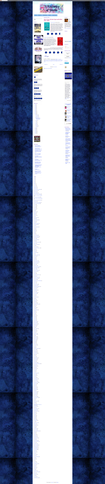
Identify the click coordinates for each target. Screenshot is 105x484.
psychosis (35, 395)
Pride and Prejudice (69, 112)
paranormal (35, 383)
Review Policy (45, 15)
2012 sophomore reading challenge (38, 198)
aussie (35, 257)
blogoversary (35, 265)
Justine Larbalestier (67, 138)
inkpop (35, 347)
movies (35, 369)
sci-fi (34, 421)
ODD (34, 232)
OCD (34, 229)
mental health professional (37, 363)
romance (35, 419)
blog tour (35, 264)
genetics (35, 326)
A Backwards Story (37, 148)
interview (35, 349)
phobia (35, 390)
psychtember (35, 396)
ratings (35, 402)
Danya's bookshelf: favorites (68, 104)
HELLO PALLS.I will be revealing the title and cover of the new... (68, 130)
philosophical (35, 389)
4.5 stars (35, 208)
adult (34, 245)
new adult (35, 377)
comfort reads (35, 287)
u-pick (34, 461)
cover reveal (35, 293)
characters (35, 279)
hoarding (35, 341)
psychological (35, 391)
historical (35, 340)
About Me (40, 15)
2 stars (35, 184)
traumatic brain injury (36, 456)
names (35, 376)
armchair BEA (35, 252)
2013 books (35, 201)
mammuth (52, 482)
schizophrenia (35, 420)
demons (35, 299)
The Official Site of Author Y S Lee (67, 155)
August (36, 120)
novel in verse (35, 381)
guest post (35, 336)
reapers (35, 407)
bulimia (35, 272)
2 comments (59, 59)
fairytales (35, 315)
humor (35, 342)
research (35, 413)
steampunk (35, 435)
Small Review (36, 159)
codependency (35, 285)
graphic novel (35, 334)
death (34, 298)
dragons (35, 305)
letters (35, 355)
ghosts (35, 329)
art (34, 253)
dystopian (35, 307)
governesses (35, 333)
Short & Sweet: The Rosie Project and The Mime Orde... (37, 118)
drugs (34, 306)
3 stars (35, 204)
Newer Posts (46, 64)
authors (35, 259)
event (34, 313)
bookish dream (36, 271)
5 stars (35, 209)
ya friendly (35, 476)
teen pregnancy (36, 447)
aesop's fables (35, 246)
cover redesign (36, 292)
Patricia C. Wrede (68, 121)
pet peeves (35, 388)
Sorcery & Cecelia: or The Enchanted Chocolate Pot (69, 120)
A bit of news (66, 160)
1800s (34, 183)
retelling (35, 415)
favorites (35, 319)
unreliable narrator (36, 463)
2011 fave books (36, 190)
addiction (35, 243)
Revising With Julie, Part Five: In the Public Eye (67, 144)
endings (35, 312)
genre (34, 327)
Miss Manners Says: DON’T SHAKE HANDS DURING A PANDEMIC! (68, 140)
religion (35, 412)
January (37, 126)
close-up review (36, 284)
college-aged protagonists (37, 286)
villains (35, 468)
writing (35, 475)
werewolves (35, 470)
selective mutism (36, 422)
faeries (35, 314)
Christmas (35, 215)
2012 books (35, 191)
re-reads (35, 403)
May (36, 123)
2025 (35, 104)
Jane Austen (68, 113)
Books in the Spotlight (38, 153)
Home (36, 15)
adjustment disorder (36, 244)
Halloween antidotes (36, 223)
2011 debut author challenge (37, 189)
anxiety (35, 251)
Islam (34, 225)
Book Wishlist (54, 15)
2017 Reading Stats (37, 169)
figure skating (35, 321)
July (36, 121)
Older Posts (61, 64)
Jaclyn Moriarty (67, 150)
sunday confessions (36, 441)
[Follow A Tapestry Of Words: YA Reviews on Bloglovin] (68, 41)
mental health (35, 362)
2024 (35, 105)
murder (35, 370)
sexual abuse (35, 428)
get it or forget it (36, 328)
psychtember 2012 (36, 397)
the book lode (35, 449)
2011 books (35, 188)
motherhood (35, 368)
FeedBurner (69, 57)
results (35, 414)
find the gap (35, 322)
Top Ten (35, 238)
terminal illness (36, 448)
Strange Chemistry (36, 237)
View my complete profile (68, 28)
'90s (34, 182)
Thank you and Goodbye (37, 154)
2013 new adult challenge (37, 203)
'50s (34, 177)
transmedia (35, 454)
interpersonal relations (36, 348)
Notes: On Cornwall (67, 136)
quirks (34, 398)
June (36, 122)
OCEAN (35, 230)
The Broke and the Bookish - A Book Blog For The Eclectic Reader (38, 166)
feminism (35, 320)
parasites (35, 384)
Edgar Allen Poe (36, 217)
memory (35, 361)
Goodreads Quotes (69, 100)
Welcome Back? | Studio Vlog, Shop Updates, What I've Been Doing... (38, 157)
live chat (35, 356)
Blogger (57, 482)
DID (34, 216)
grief (34, 335)
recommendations (36, 408)
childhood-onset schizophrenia (37, 280)
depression (35, 300)
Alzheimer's (35, 211)
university (35, 462)
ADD (34, 210)
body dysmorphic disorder (37, 266)
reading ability (35, 406)
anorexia (35, 250)
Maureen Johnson (67, 128)
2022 (35, 107)
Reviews (50, 15)
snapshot (35, 434)
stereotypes (35, 436)
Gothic (35, 222)
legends (35, 354)
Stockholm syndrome (36, 236)
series (34, 426)
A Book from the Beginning (67, 159)
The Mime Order (46, 37)
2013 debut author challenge (37, 202)
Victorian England (36, 239)
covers (35, 294)
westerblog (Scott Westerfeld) (67, 132)
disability (35, 301)
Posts (66, 46)
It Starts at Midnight (37, 145)
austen (35, 258)
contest (35, 291)
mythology (35, 375)
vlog (34, 469)
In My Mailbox (35, 224)
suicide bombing (36, 440)
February (37, 125)
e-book (35, 308)
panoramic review (36, 382)
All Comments (67, 47)
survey (35, 442)
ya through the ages (36, 477)
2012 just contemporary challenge (38, 195)
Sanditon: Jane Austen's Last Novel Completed (69, 116)
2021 (35, 108)
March (36, 124)
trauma (35, 455)
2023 (35, 106)
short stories (35, 429)
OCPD (35, 231)
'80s (34, 181)
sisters (35, 433)
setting (35, 427)
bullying (35, 273)
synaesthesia (35, 443)
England (35, 218)
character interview (36, 278)
